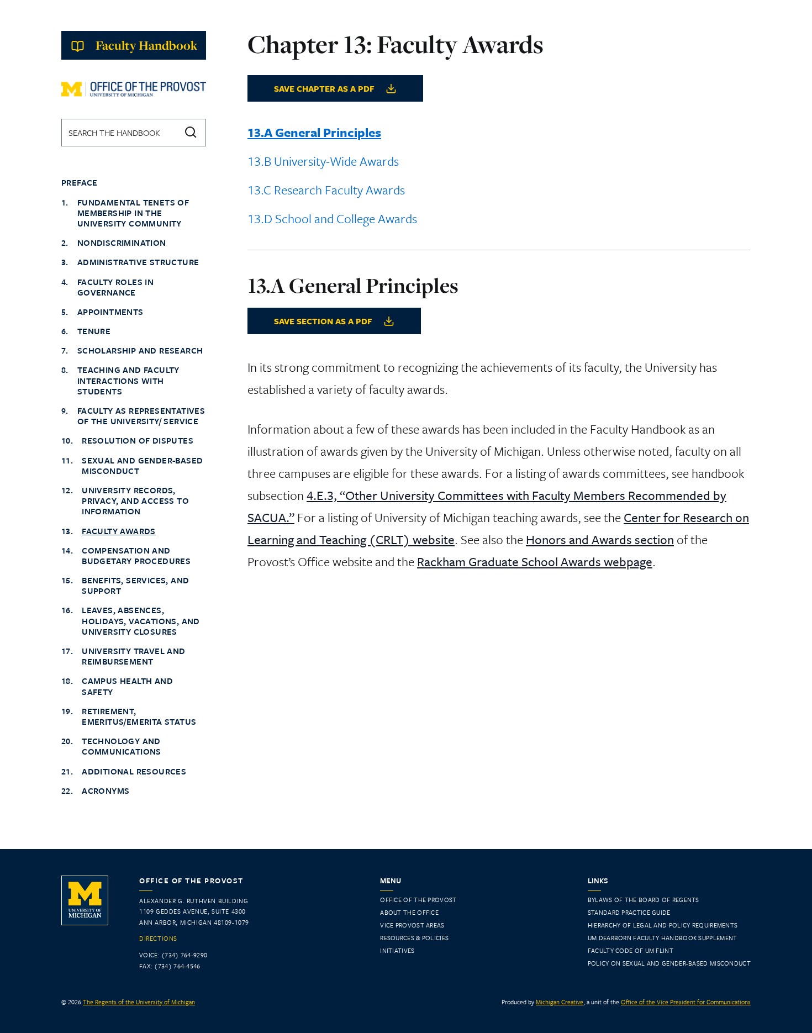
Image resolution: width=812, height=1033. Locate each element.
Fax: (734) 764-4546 (170, 966)
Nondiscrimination (121, 243)
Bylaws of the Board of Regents (643, 899)
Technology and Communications (121, 746)
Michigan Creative (559, 1001)
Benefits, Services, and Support (135, 585)
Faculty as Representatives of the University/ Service (141, 415)
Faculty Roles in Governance (115, 287)
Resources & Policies (414, 937)
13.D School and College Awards (332, 218)
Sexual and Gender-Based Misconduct (142, 465)
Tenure (93, 331)
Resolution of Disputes (137, 440)
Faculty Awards (119, 531)
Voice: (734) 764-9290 (173, 955)
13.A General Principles (314, 132)
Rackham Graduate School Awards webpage (534, 561)
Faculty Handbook (146, 45)
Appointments (110, 312)
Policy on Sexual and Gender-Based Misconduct (669, 963)
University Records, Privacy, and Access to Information (135, 501)
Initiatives (397, 950)
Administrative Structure (138, 262)
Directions (158, 938)
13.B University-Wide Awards (323, 161)
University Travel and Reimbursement (133, 656)
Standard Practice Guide (629, 912)
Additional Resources (134, 771)
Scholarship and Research (140, 350)
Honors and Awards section (600, 539)
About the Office (409, 912)
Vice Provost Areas (412, 925)
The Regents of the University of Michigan (139, 1001)
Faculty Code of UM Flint (630, 950)
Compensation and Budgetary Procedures (136, 555)
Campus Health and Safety (127, 686)
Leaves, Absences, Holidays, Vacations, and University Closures (141, 621)
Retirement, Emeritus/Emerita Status (139, 716)
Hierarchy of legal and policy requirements (663, 925)
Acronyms (105, 791)
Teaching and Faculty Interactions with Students (128, 381)
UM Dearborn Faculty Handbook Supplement (662, 937)
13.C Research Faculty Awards (326, 190)
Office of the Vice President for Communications (686, 1001)
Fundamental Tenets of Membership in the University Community (133, 213)
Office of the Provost (418, 899)
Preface (79, 182)
